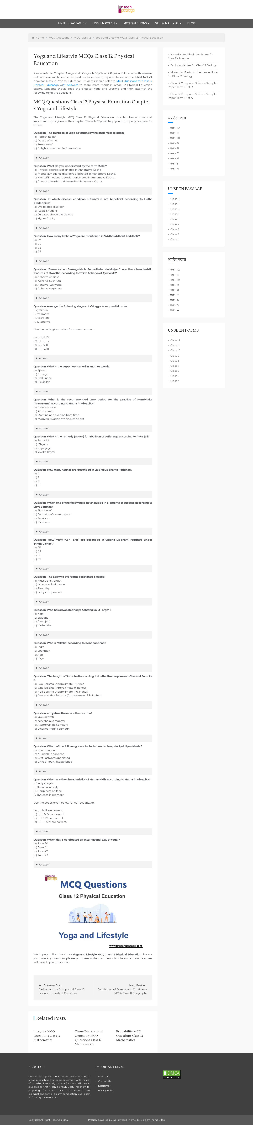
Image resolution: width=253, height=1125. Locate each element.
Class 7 (174, 224)
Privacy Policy (106, 1090)
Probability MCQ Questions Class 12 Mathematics (129, 1036)
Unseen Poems (104, 23)
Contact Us (104, 1081)
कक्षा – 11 (174, 133)
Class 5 (174, 234)
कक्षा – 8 (174, 148)
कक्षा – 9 (174, 143)
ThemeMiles (157, 1119)
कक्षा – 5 (174, 163)
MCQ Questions (135, 23)
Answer (44, 157)
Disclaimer (104, 1085)
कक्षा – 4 (174, 168)
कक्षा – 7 (174, 153)
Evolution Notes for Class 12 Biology (193, 65)
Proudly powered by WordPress (107, 1119)
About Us (103, 1076)
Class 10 (175, 209)
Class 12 (175, 198)
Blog (191, 23)
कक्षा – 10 (175, 138)
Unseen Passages (71, 23)
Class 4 (174, 239)
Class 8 (174, 219)
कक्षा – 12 (175, 128)
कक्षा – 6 (174, 158)
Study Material (167, 23)
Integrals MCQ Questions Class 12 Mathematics (47, 1036)
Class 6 (174, 229)
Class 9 (174, 214)
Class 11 (175, 203)
